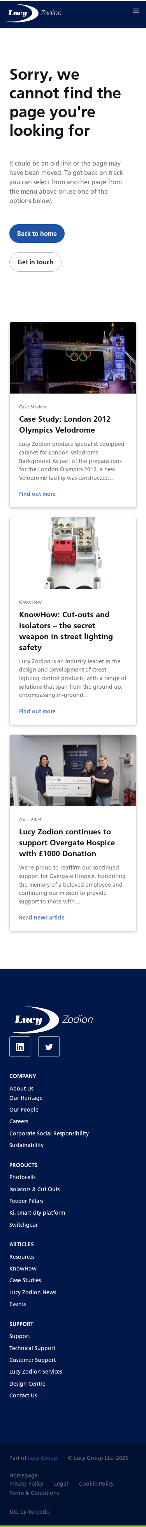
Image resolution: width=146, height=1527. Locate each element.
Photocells (22, 1177)
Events (17, 1304)
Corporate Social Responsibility (49, 1133)
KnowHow (23, 1268)
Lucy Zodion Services (35, 1371)
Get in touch (35, 262)
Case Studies (25, 1280)
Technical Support (32, 1348)
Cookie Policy (96, 1483)
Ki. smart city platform (37, 1212)
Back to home (37, 233)
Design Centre (27, 1383)
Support (19, 1336)
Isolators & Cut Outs (34, 1189)
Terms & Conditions (34, 1493)
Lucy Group (42, 1457)
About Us (21, 1088)
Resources (21, 1256)
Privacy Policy (26, 1483)
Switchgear (23, 1224)
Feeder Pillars (26, 1200)
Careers (18, 1121)
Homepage (23, 1475)
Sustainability (26, 1145)
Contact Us (23, 1395)
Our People (24, 1109)
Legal (61, 1483)
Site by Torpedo (29, 1511)
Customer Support (32, 1359)
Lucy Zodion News (32, 1292)
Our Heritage (26, 1097)
